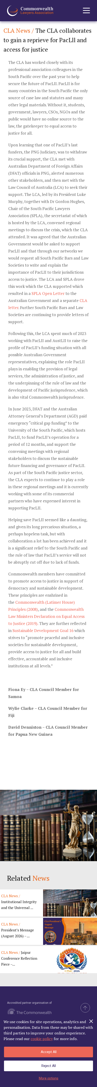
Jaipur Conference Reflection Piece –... (19, 958)
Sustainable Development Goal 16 (42, 630)
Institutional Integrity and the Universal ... (19, 901)
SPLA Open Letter (48, 293)
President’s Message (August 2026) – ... (17, 930)
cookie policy (42, 1038)
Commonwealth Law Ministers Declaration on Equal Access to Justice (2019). (46, 616)
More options (48, 1078)
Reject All (48, 1066)
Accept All (49, 1052)
